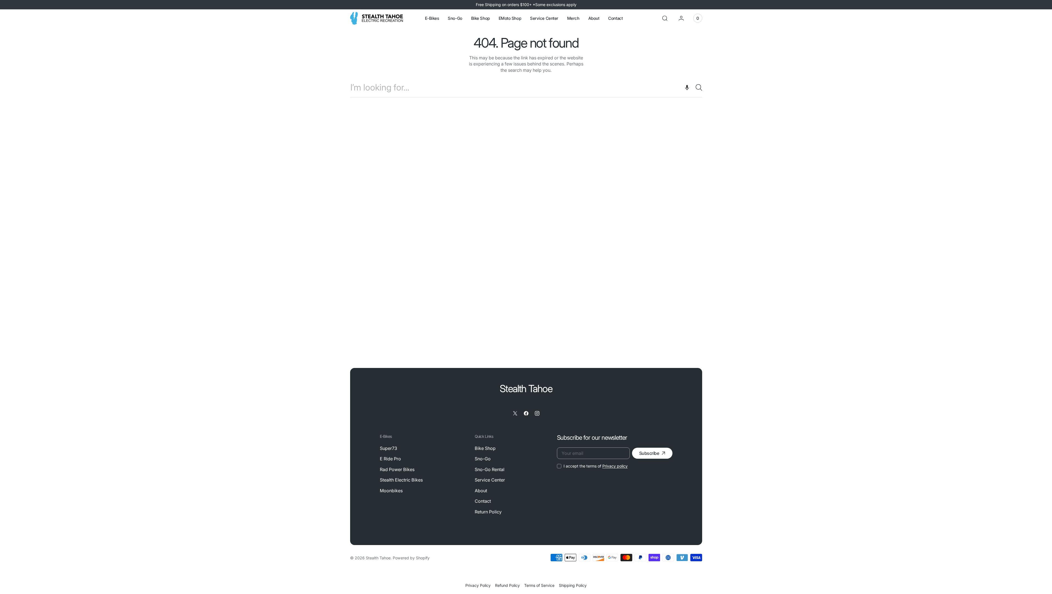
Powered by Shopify (411, 558)
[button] (664, 18)
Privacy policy (615, 466)
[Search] (696, 87)
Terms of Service (539, 585)
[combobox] (526, 87)
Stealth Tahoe (378, 558)
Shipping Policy (573, 585)
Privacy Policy (478, 585)
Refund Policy (507, 585)
